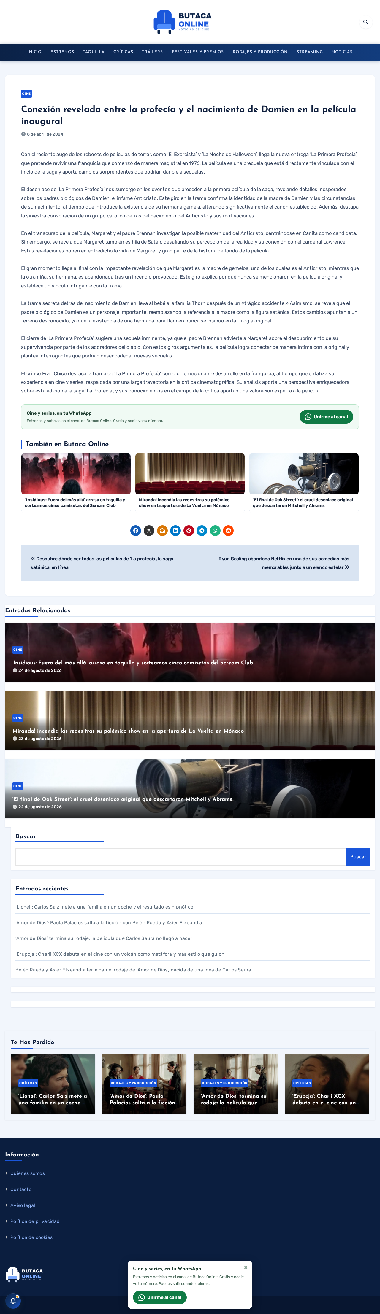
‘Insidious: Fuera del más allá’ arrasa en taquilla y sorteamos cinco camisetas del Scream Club (132, 663)
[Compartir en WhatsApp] (215, 530)
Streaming (310, 52)
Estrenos (62, 52)
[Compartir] (241, 530)
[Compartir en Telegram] (202, 530)
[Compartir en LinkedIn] (175, 530)
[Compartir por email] (162, 530)
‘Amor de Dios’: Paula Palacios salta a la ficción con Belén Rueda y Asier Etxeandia (108, 922)
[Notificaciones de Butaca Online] (13, 1301)
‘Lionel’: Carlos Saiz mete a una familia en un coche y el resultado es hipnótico (104, 907)
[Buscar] (366, 22)
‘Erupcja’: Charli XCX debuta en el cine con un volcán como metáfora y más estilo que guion (119, 954)
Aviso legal (22, 1205)
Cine (26, 94)
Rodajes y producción (260, 52)
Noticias (342, 52)
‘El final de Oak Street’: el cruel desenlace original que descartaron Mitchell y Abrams (122, 799)
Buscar (26, 837)
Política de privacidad (35, 1221)
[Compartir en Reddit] (228, 530)
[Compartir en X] (149, 530)
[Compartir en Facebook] (135, 530)
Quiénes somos (27, 1173)
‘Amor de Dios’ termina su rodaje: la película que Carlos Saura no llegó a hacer (103, 938)
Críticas (123, 52)
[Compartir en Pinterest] (188, 530)
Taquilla (93, 52)
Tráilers (152, 52)
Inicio (34, 52)
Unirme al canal (331, 416)
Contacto (20, 1189)
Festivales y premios (198, 52)
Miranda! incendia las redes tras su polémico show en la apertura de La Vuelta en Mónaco (128, 731)
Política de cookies (31, 1237)
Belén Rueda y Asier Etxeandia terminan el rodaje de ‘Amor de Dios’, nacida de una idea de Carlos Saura (133, 970)
